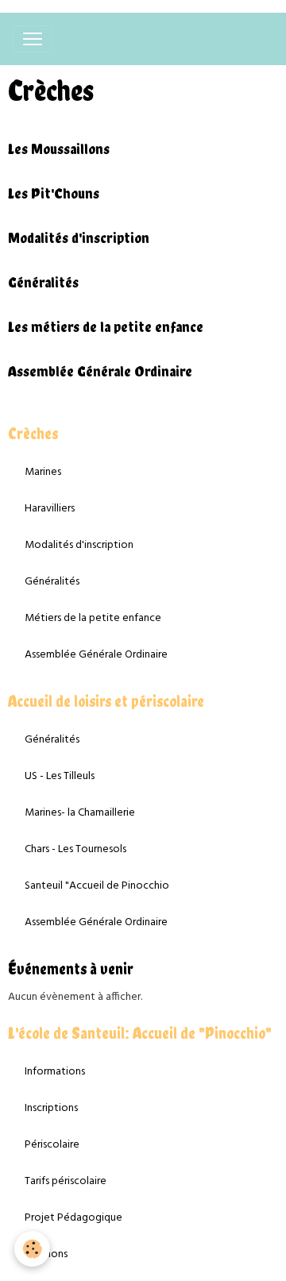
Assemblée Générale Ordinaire (100, 371)
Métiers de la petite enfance (93, 618)
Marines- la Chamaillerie (80, 813)
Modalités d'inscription (78, 238)
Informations (55, 1072)
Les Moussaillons (59, 149)
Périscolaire (52, 1145)
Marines (43, 472)
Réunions (46, 1254)
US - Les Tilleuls (60, 776)
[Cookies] (32, 1249)
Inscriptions (51, 1108)
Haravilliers (50, 509)
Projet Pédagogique (73, 1218)
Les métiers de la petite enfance (105, 327)
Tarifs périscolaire (65, 1181)
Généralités (43, 282)
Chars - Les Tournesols (75, 849)
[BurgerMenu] (32, 38)
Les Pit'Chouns (53, 193)
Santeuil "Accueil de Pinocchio (97, 886)
